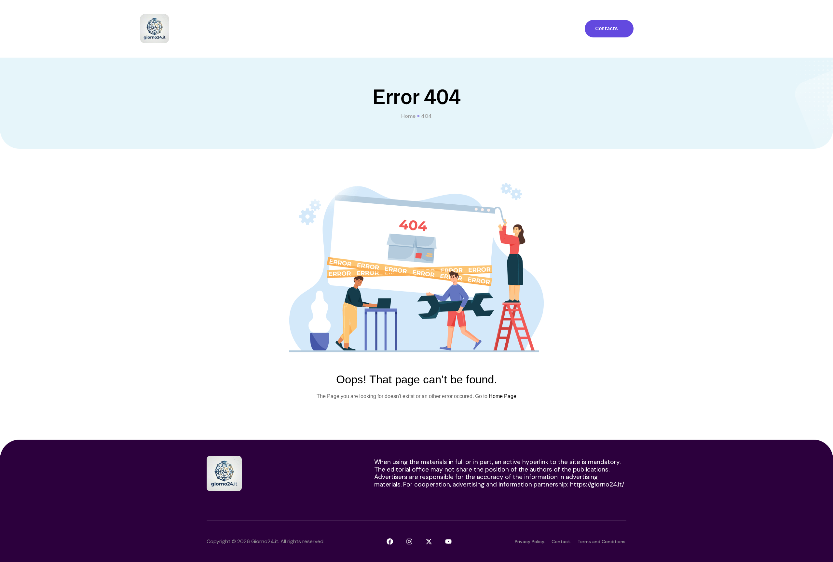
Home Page (502, 396)
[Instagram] (409, 541)
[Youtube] (448, 541)
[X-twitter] (429, 541)
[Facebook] (390, 541)
